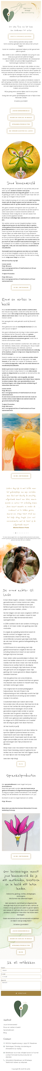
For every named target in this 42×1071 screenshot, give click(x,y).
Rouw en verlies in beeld (11, 1027)
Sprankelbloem (8, 1030)
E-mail (3, 974)
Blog (5, 1033)
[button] (3, 508)
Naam (3, 968)
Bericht (3, 980)
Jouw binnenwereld (10, 1024)
